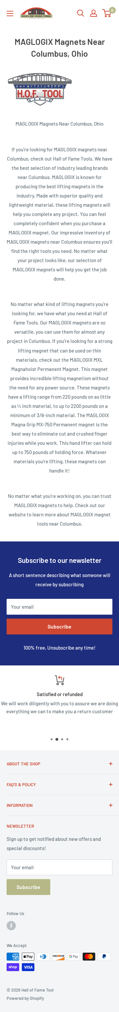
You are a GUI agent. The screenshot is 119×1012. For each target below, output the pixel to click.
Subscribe (59, 626)
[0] (107, 13)
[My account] (93, 13)
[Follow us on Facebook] (11, 925)
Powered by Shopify (25, 998)
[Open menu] (10, 13)
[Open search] (80, 13)
